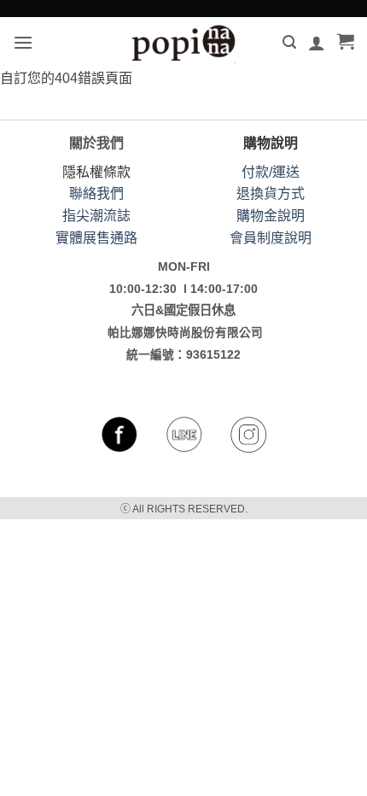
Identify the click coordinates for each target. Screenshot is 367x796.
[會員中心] (316, 42)
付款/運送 (271, 172)
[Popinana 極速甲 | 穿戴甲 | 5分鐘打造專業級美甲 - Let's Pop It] (183, 42)
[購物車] (345, 42)
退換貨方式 (270, 193)
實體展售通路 (96, 238)
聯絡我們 (96, 193)
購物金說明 (270, 215)
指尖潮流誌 (96, 215)
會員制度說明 (271, 238)
